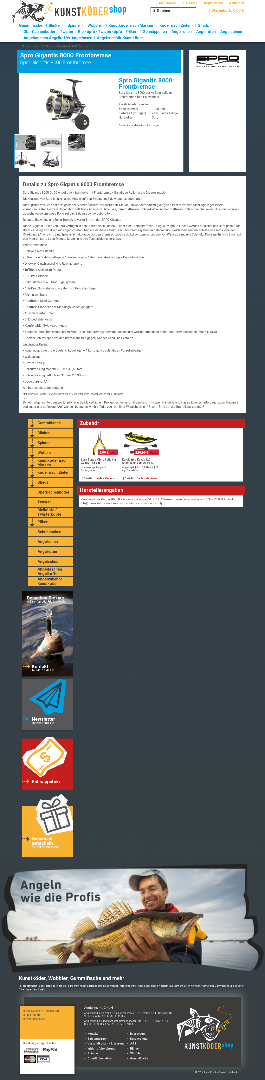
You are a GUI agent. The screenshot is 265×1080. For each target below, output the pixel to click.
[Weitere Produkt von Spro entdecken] (217, 61)
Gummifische (139, 1058)
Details (88, 478)
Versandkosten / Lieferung (106, 1043)
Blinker (135, 1048)
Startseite (50, 46)
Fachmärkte (33, 1014)
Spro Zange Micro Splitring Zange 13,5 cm (98, 461)
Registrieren (213, 3)
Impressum (137, 1033)
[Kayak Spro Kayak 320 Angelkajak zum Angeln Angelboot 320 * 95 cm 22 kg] (140, 443)
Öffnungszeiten (35, 1018)
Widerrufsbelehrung (101, 1048)
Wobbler (136, 1053)
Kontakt (92, 1033)
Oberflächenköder (100, 1058)
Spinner (92, 1053)
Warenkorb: (226, 10)
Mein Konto (167, 3)
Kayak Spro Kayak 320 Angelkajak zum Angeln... (138, 461)
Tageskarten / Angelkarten (42, 1010)
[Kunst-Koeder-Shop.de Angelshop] (75, 14)
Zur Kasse (189, 3)
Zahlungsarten (97, 1038)
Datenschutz (139, 1038)
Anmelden (236, 3)
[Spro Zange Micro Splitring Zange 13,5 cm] (99, 443)
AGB (133, 1043)
